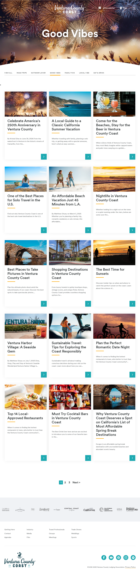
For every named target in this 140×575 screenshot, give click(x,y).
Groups (52, 533)
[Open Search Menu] (5, 8)
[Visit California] (89, 509)
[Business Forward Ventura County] (132, 509)
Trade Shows (76, 530)
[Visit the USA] (119, 509)
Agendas (7, 537)
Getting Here (9, 530)
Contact (7, 533)
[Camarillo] (20, 509)
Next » (76, 482)
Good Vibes (55, 73)
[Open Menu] (134, 8)
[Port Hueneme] (57, 509)
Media (29, 533)
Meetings (52, 537)
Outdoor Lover (38, 73)
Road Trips (22, 73)
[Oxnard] (33, 509)
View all (8, 73)
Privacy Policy (130, 567)
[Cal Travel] (106, 509)
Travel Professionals (57, 530)
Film (28, 537)
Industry (30, 530)
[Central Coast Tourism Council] (71, 509)
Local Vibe (84, 73)
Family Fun (70, 73)
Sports (74, 537)
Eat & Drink (99, 73)
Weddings (75, 533)
